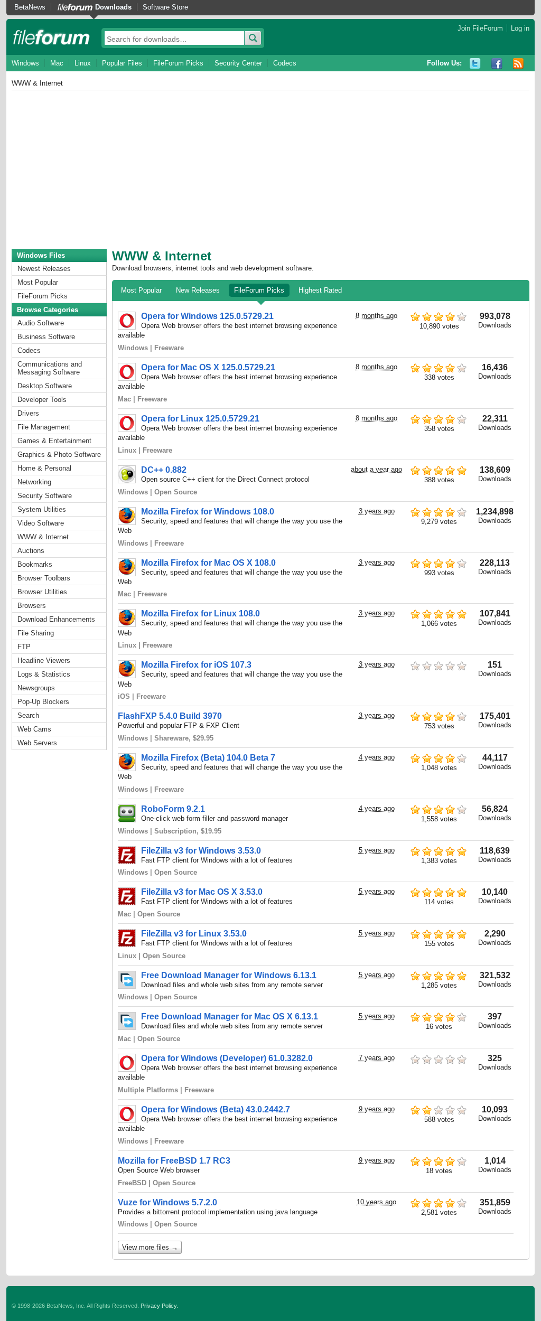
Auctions (30, 551)
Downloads (113, 7)
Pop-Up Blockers (43, 702)
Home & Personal (44, 468)
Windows (25, 63)
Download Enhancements (56, 619)
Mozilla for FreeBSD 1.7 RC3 (174, 1160)
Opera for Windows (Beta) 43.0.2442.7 (215, 1109)
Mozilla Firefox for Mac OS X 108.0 (208, 562)
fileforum (51, 37)
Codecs (284, 63)
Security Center (238, 63)
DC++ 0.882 (163, 469)
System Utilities (41, 509)
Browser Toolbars (43, 578)
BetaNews (29, 7)
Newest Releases (44, 269)
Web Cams (34, 729)
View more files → (150, 1247)
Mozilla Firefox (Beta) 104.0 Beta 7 (208, 757)
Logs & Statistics (43, 674)
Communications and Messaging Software (49, 368)
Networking (34, 482)
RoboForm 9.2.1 (173, 808)
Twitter (475, 63)
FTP (24, 647)
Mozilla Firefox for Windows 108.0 (207, 511)
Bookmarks (34, 564)
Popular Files (122, 63)
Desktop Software (44, 386)
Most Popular (37, 282)
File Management (43, 427)
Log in (520, 28)
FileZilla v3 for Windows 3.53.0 (201, 850)
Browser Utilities (42, 592)
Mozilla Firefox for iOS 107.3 (196, 664)
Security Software (44, 496)
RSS (518, 63)
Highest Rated (320, 290)
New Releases (198, 290)
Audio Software (40, 323)
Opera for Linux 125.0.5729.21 (200, 418)
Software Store (165, 7)
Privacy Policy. (159, 1306)
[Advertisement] (270, 169)
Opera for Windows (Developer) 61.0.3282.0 (227, 1058)
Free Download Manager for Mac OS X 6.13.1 (229, 1016)
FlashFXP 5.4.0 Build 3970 (170, 715)
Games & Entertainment (54, 441)
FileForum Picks (178, 63)
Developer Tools (42, 400)
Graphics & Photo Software (59, 454)
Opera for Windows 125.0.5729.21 (207, 316)
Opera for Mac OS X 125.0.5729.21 (208, 367)
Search (28, 715)
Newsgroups (36, 688)
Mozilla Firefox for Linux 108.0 (200, 613)
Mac (56, 63)
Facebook (496, 63)
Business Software (46, 337)
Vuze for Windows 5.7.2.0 (167, 1202)
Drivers (28, 413)
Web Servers (37, 743)
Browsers (31, 606)
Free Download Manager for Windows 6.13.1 (228, 975)
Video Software (40, 523)
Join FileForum (480, 28)
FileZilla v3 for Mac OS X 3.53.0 (202, 891)
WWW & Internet (43, 537)
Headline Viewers (43, 660)
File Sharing (35, 633)
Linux (82, 63)
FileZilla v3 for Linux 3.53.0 (194, 933)
